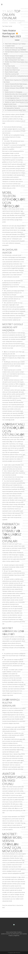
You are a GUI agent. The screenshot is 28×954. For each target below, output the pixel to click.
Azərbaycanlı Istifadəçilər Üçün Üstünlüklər (15, 50)
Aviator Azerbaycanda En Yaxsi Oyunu (14, 60)
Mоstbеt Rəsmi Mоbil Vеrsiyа (12, 70)
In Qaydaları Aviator (10, 46)
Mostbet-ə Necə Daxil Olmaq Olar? (14, 86)
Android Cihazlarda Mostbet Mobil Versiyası (16, 84)
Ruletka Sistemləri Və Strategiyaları (13, 92)
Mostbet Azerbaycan (18, 20)
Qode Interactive (16, 952)
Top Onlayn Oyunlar (10, 66)
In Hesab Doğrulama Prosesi (12, 98)
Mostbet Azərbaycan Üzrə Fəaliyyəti (14, 56)
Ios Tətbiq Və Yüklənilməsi (11, 68)
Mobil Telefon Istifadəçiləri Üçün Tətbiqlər (15, 43)
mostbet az (5, 554)
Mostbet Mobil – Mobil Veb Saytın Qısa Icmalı (16, 96)
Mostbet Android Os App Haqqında (14, 48)
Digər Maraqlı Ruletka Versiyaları (13, 58)
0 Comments (12, 22)
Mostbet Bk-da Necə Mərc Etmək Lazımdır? (16, 94)
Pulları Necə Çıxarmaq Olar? (12, 74)
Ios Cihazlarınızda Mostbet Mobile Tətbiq (15, 110)
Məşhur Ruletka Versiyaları (11, 72)
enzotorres (5, 22)
